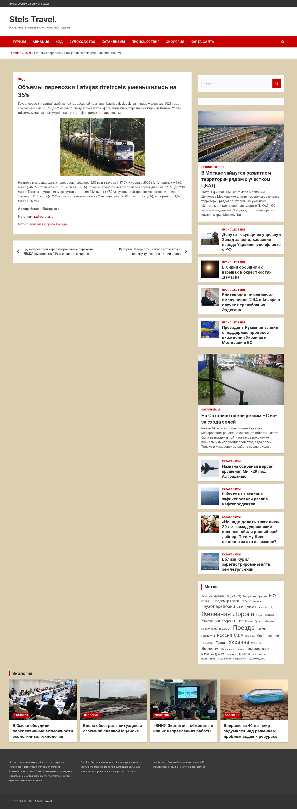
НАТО (240, 621)
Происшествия (146, 42)
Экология (175, 42)
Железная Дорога (41, 224)
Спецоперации (268, 636)
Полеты (261, 629)
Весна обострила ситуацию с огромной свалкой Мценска (112, 728)
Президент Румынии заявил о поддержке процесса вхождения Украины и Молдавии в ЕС (250, 335)
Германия (255, 601)
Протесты (208, 635)
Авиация (41, 42)
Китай (269, 615)
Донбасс (250, 607)
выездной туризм (212, 654)
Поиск (276, 83)
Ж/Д (59, 42)
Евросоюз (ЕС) (265, 607)
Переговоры (209, 629)
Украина (239, 642)
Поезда (61, 224)
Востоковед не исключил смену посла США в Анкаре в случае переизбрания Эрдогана (251, 302)
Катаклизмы (113, 42)
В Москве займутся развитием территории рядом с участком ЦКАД (236, 179)
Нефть (248, 621)
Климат (207, 621)
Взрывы (206, 601)
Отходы (269, 621)
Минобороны (225, 621)
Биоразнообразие (255, 596)
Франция (256, 642)
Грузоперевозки (218, 606)
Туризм (19, 42)
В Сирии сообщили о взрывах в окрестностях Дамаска (247, 272)
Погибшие (225, 629)
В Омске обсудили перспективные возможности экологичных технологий (43, 731)
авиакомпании (258, 649)
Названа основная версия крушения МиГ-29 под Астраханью (248, 471)
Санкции (250, 636)
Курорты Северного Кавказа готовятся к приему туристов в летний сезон (150, 251)
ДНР (240, 607)
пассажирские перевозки (232, 658)
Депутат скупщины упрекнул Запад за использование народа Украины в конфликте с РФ (251, 242)
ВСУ (273, 595)
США (238, 635)
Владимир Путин (226, 601)
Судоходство (82, 42)
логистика (231, 654)
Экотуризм (227, 649)
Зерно (259, 615)
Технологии (207, 643)
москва (244, 654)
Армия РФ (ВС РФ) (227, 596)
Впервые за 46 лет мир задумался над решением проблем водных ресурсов (251, 731)
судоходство (257, 658)
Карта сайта (202, 42)
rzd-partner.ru (43, 217)
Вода (244, 601)
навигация (208, 658)
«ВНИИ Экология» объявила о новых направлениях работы (183, 728)
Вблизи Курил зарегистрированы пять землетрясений (246, 564)
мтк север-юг (259, 654)
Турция (221, 643)
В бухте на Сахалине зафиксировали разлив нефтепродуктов (245, 498)
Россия (224, 635)
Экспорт (240, 649)
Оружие (258, 621)
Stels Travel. (33, 19)
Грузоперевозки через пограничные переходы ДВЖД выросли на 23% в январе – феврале (58, 251)
